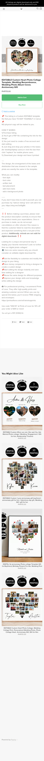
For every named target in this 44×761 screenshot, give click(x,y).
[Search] (38, 9)
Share (14, 322)
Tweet (22, 322)
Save (30, 322)
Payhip (13, 740)
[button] (4, 58)
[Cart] (42, 9)
